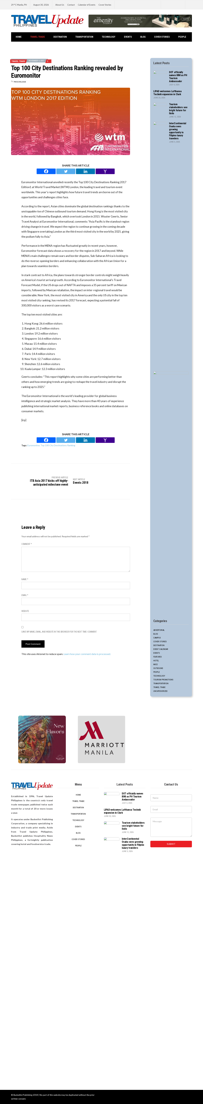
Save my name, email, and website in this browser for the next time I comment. (59, 631)
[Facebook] (46, 171)
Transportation (84, 37)
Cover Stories (104, 4)
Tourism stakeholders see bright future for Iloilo (178, 109)
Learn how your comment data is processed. (87, 653)
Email (24, 595)
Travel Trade (37, 37)
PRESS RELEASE (20, 82)
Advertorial (159, 630)
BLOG (143, 37)
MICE (155, 664)
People (182, 37)
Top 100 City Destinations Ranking (58, 445)
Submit (171, 844)
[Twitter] (65, 171)
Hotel (156, 660)
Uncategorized (160, 691)
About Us (59, 4)
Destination (60, 37)
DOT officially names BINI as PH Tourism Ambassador (132, 796)
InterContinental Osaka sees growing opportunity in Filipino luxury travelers (177, 131)
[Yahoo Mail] (105, 171)
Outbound (158, 668)
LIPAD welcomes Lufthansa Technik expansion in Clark (167, 93)
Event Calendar (160, 649)
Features (157, 657)
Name (24, 579)
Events (128, 37)
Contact (71, 4)
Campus (157, 638)
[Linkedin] (85, 171)
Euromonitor (33, 445)
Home (19, 37)
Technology (108, 37)
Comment (26, 544)
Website (25, 611)
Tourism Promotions (163, 679)
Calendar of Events (86, 4)
